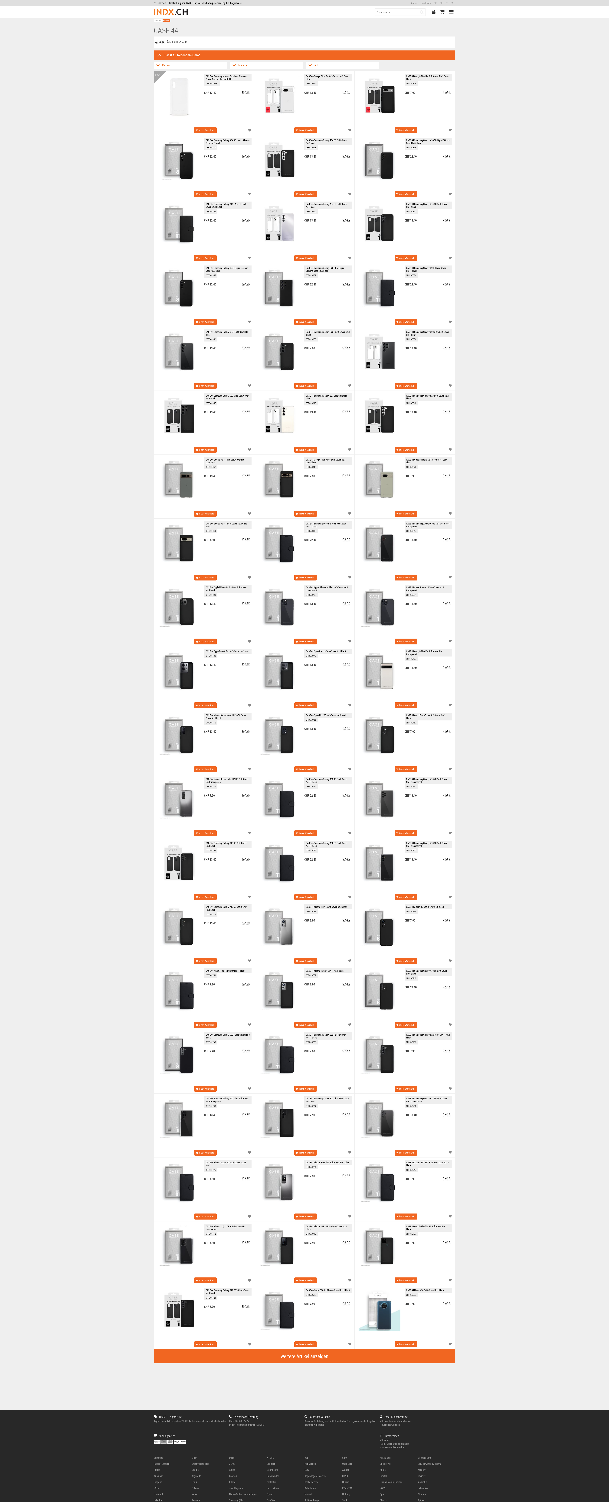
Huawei (346, 1482)
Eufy (306, 1469)
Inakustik (422, 1482)
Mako (232, 1457)
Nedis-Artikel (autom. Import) (243, 1494)
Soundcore (272, 1469)
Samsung (158, 1457)
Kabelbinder (310, 1488)
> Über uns (385, 1440)
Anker (232, 1469)
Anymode (196, 1476)
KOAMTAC (347, 1488)
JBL (306, 1457)
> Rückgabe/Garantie (390, 1424)
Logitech (271, 1463)
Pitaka (157, 1469)
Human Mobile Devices (391, 1482)
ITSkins (195, 1488)
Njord (269, 1494)
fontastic (271, 1482)
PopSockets (310, 1463)
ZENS (232, 1463)
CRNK (345, 1476)
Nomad (308, 1494)
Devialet (422, 1476)
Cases (166, 20)
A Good (345, 1469)
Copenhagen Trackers (315, 1476)
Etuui (194, 1482)
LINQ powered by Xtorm (429, 1463)
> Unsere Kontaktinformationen (395, 1421)
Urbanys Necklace (200, 1463)
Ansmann (158, 1476)
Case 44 (158, 20)
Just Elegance (236, 1488)
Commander (273, 1476)
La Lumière (423, 1488)
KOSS (383, 1488)
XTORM (270, 1457)
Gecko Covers (311, 1482)
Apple (383, 1469)
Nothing (346, 1494)
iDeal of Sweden (162, 1463)
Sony (344, 1457)
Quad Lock (347, 1463)
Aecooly (422, 1469)
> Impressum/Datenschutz (393, 1447)
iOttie (156, 1488)
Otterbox (422, 1494)
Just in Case (273, 1488)
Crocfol (383, 1476)
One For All (385, 1463)
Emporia (158, 1482)
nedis (194, 1494)
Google (195, 1469)
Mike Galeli (385, 1457)
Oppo (382, 1494)
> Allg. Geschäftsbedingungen (394, 1443)
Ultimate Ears (424, 1457)
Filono (232, 1482)
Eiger (194, 1457)
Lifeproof (158, 1494)
